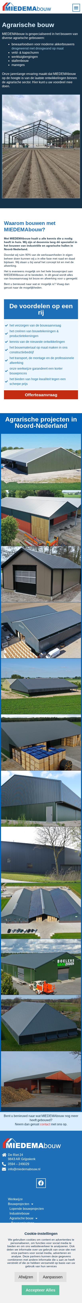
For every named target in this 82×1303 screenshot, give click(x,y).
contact (45, 1124)
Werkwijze (15, 1199)
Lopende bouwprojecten (27, 1208)
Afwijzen (26, 1277)
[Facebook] (41, 1183)
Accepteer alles (40, 1290)
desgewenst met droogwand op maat (37, 48)
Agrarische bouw (21, 1218)
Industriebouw (19, 1213)
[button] (76, 8)
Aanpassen (52, 1277)
